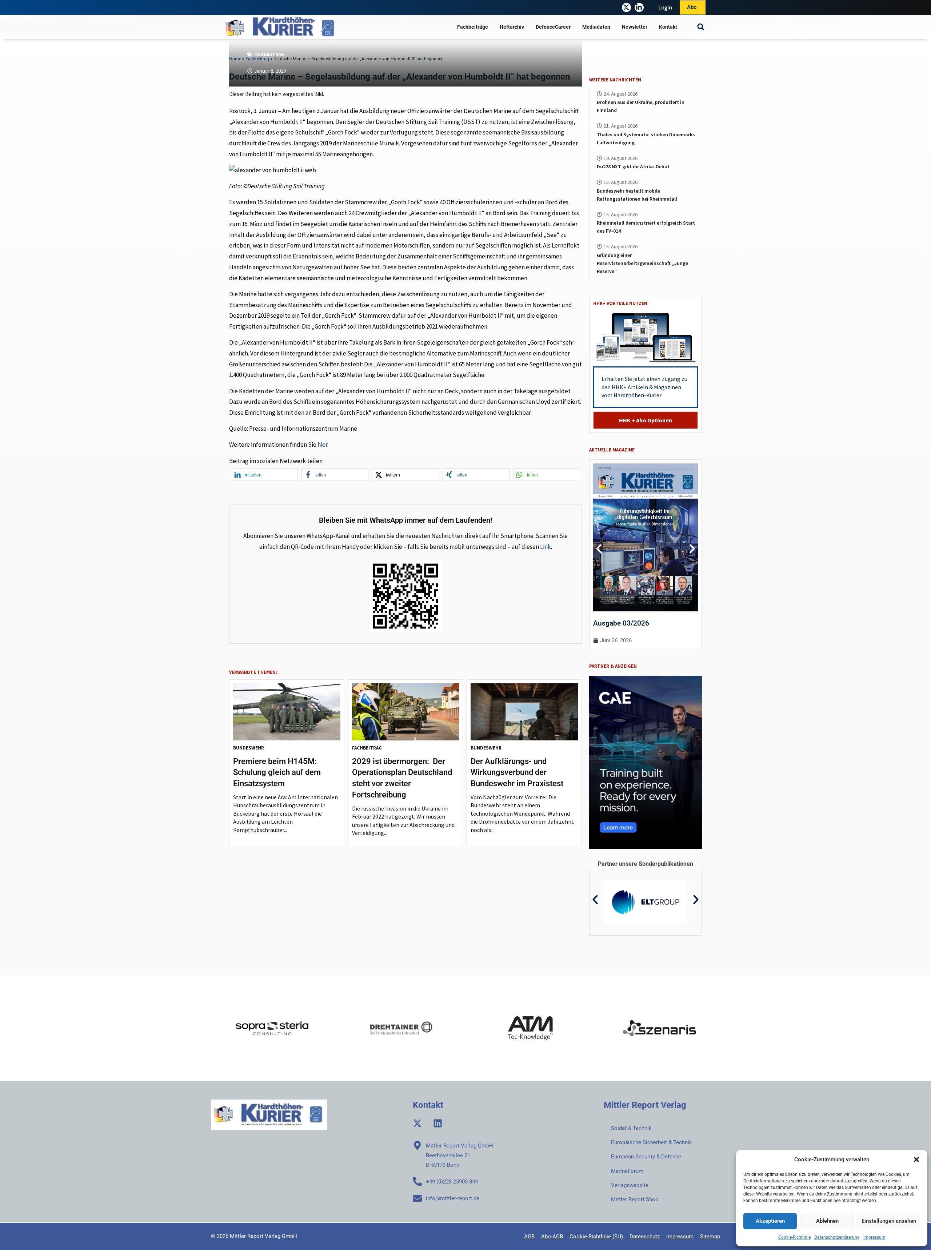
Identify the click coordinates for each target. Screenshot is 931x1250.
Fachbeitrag (269, 54)
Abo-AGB (552, 1236)
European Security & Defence (646, 1156)
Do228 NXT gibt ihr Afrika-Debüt (633, 166)
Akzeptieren (770, 1221)
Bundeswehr (248, 748)
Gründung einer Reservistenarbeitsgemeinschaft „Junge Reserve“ (642, 263)
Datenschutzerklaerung (837, 1237)
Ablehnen (827, 1221)
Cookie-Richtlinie (794, 1237)
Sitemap (710, 1236)
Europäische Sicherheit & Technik (651, 1142)
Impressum (874, 1237)
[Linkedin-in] (639, 7)
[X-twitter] (626, 7)
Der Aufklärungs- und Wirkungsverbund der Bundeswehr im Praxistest (517, 772)
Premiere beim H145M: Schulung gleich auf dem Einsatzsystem (277, 772)
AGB (529, 1236)
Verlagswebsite (629, 1185)
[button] (916, 1159)
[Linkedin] (437, 1123)
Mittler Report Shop (634, 1199)
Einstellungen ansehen (889, 1221)
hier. (322, 445)
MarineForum (627, 1171)
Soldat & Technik (631, 1128)
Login (665, 7)
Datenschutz (645, 1236)
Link (545, 547)
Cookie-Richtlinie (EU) (596, 1236)
